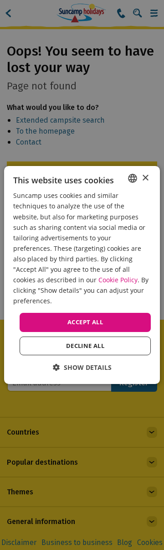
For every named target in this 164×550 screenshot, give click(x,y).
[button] (82, 367)
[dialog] (82, 275)
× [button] (145, 177)
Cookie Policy (118, 279)
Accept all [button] (85, 322)
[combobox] (132, 178)
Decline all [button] (85, 346)
